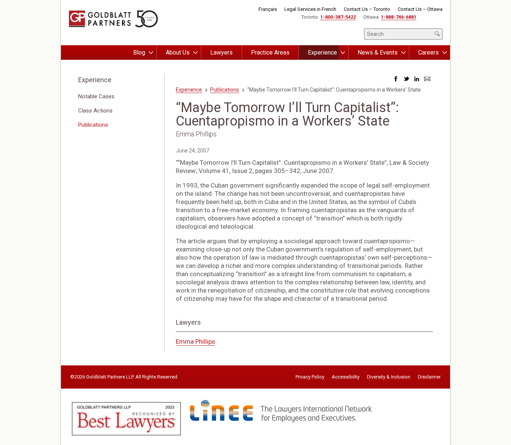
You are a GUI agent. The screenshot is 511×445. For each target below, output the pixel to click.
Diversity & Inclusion (388, 377)
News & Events (378, 52)
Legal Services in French (310, 9)
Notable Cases (96, 96)
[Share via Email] (427, 80)
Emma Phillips (195, 341)
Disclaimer (429, 377)
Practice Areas (270, 52)
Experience (322, 52)
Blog (139, 52)
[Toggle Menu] (150, 52)
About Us (178, 52)
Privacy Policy (310, 377)
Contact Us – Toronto (367, 9)
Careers (428, 52)
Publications (93, 124)
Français (267, 9)
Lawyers (221, 52)
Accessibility (345, 377)
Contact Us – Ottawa (420, 9)
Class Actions (95, 110)
